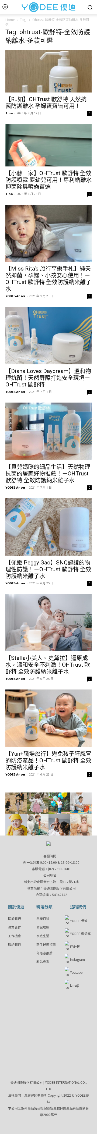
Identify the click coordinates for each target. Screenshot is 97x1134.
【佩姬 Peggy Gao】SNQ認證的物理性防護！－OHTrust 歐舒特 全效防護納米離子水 (48, 569)
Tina (9, 113)
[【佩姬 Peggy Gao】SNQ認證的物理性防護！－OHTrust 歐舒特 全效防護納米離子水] (48, 527)
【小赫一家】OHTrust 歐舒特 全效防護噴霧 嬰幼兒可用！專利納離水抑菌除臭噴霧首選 (48, 180)
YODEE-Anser (15, 296)
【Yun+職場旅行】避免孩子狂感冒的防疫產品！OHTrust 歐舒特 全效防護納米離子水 (48, 760)
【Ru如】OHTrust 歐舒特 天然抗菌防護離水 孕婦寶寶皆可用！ (45, 102)
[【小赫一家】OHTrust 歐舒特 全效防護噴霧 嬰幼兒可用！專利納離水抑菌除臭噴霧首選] (48, 145)
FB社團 (75, 946)
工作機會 (14, 935)
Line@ (74, 985)
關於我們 (14, 918)
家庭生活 (42, 935)
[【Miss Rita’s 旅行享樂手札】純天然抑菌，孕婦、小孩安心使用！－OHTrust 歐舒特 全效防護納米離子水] (48, 233)
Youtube (76, 972)
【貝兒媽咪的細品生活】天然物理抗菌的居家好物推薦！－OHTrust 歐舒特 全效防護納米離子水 (47, 474)
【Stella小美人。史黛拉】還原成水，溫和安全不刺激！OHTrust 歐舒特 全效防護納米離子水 (47, 665)
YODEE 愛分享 (80, 933)
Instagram (77, 959)
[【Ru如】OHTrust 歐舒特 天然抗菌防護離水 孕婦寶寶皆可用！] (48, 71)
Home (10, 19)
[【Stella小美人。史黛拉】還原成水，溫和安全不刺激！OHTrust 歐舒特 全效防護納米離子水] (48, 623)
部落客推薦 (44, 953)
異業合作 (14, 927)
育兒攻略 (42, 927)
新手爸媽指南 (46, 944)
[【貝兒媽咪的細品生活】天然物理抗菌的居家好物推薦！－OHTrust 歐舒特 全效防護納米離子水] (48, 431)
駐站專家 (42, 961)
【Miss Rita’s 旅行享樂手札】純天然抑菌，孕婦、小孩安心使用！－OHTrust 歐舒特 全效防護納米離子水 (48, 278)
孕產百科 (42, 918)
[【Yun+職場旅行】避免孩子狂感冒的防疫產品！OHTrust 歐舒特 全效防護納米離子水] (48, 718)
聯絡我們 (14, 944)
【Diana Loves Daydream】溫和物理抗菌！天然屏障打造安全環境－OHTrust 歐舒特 (48, 378)
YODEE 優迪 (79, 920)
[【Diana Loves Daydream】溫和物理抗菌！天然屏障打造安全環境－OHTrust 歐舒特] (48, 335)
